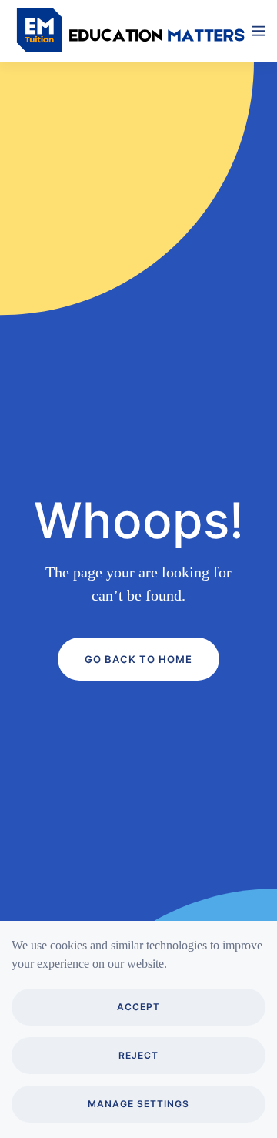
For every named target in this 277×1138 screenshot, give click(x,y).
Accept (138, 1006)
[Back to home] (132, 31)
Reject (138, 1055)
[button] (258, 31)
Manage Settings (138, 1104)
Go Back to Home (138, 659)
